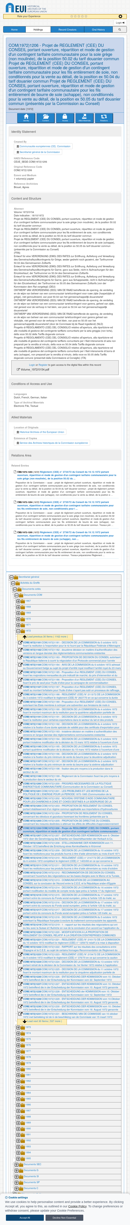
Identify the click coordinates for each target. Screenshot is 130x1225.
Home (14, 29)
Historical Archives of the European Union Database (36, 8)
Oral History (98, 29)
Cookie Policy (77, 1206)
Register (43, 364)
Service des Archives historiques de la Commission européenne (54, 442)
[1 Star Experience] (72, 16)
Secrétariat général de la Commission (40, 152)
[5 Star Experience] (86, 16)
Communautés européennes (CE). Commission (45, 146)
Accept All (25, 1217)
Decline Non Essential (64, 1217)
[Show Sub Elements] (18, 601)
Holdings (38, 29)
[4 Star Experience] (83, 16)
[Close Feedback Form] (120, 16)
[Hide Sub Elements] (11, 577)
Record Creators (67, 29)
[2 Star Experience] (76, 16)
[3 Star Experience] (79, 16)
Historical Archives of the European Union (42, 432)
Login (119, 22)
